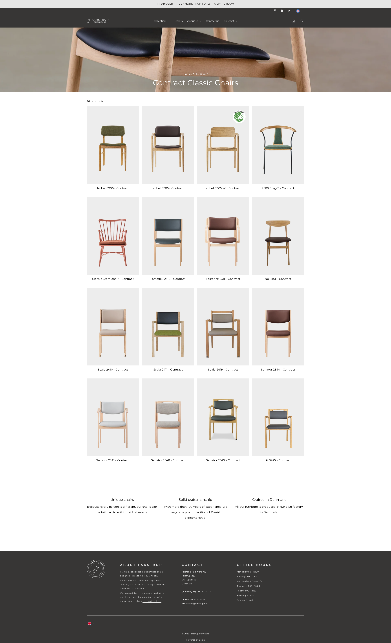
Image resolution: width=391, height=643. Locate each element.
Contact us (212, 21)
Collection (160, 21)
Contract (229, 21)
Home (187, 74)
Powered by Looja (195, 640)
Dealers (178, 21)
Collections (199, 74)
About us (193, 21)
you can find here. (152, 601)
